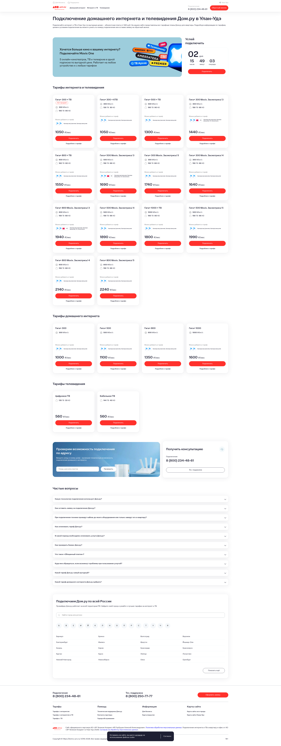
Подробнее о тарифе (74, 143)
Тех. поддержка (195, 470)
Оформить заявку (213, 695)
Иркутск (143, 642)
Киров (101, 648)
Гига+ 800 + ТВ (63, 155)
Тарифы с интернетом (61, 711)
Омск (142, 660)
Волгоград (144, 636)
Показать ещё (214, 670)
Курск (100, 654)
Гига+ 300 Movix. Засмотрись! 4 (206, 155)
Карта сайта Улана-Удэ (195, 715)
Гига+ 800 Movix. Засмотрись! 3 (72, 208)
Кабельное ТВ (107, 396)
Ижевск (101, 642)
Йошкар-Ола (188, 642)
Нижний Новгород (63, 660)
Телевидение (105, 8)
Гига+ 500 (105, 328)
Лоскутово (187, 654)
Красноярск (188, 648)
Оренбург (187, 660)
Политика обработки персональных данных (164, 728)
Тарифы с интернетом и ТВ (63, 715)
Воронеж (186, 636)
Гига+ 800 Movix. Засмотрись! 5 (117, 260)
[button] (140, 26)
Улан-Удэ (225, 3)
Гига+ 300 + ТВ (63, 99)
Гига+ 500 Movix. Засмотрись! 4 (117, 208)
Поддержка (74, 3)
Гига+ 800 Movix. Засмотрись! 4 (72, 260)
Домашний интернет (77, 8)
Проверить (108, 469)
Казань (59, 648)
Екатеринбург (62, 642)
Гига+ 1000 (195, 328)
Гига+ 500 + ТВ (152, 99)
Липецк (143, 654)
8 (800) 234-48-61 (197, 9)
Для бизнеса (60, 3)
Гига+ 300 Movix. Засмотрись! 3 (206, 99)
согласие (138, 735)
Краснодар (145, 648)
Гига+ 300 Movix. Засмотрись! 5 (161, 155)
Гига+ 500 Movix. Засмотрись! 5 (206, 208)
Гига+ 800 (150, 328)
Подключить (207, 71)
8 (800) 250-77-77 (139, 696)
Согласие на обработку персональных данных (119, 730)
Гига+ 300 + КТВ (109, 99)
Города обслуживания (105, 718)
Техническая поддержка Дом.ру (109, 711)
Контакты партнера (104, 715)
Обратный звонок (219, 8)
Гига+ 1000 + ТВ (153, 208)
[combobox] (77, 469)
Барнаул (59, 636)
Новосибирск (103, 660)
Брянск (101, 636)
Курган (59, 654)
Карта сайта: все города (196, 711)
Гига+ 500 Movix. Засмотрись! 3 (117, 155)
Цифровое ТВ (62, 396)
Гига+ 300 (60, 328)
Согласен (167, 736)
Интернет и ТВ (92, 8)
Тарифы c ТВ (57, 718)
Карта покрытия (148, 715)
